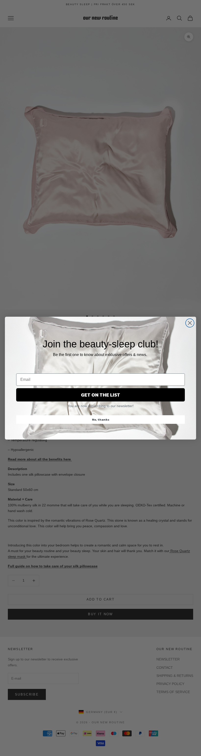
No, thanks (100, 419)
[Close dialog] (190, 323)
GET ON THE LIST (100, 395)
